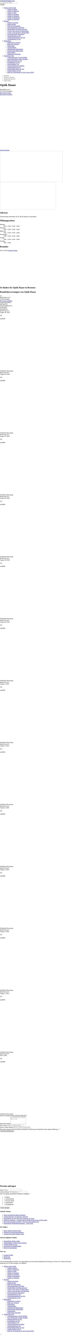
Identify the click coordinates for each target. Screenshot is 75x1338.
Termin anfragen (5, 1207)
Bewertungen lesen (5, 93)
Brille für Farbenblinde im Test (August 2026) (20, 72)
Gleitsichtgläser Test (13, 64)
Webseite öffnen (12, 250)
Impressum (7, 1257)
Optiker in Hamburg (13, 14)
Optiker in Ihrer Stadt (10, 8)
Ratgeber (6, 21)
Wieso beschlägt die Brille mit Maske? (15, 1215)
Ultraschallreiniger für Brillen (15, 27)
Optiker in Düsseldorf (13, 18)
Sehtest (7, 1197)
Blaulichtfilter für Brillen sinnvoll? (17, 29)
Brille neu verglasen (13, 44)
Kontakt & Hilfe (8, 1255)
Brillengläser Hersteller (14, 54)
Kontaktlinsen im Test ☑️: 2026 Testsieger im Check (19, 1218)
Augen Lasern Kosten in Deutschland (18, 32)
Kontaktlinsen (9, 1204)
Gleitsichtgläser (11, 47)
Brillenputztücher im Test (14, 61)
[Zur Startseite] (7, 1)
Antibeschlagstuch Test (14, 67)
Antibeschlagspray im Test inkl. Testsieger (16, 1217)
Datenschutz (7, 1258)
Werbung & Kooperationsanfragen (14, 1232)
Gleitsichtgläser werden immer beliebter (15, 1243)
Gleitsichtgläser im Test (14, 36)
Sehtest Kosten (11, 24)
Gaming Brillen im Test (14, 71)
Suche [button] (2, 4)
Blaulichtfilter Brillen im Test (15, 69)
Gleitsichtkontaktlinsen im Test (16, 37)
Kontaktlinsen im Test (13, 62)
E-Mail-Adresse (5, 1192)
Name (2, 1190)
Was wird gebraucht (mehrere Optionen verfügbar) (15, 1194)
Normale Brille (9, 1201)
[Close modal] (0, 1334)
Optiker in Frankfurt (13, 16)
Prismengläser (11, 52)
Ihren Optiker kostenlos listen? (12, 1230)
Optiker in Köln (11, 13)
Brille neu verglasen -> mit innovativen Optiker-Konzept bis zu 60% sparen (25, 1220)
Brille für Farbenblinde (13, 26)
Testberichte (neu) (9, 56)
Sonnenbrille (9, 1202)
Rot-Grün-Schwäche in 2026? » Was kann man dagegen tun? (21, 1222)
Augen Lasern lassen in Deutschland (17, 31)
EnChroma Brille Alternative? (16, 34)
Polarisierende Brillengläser (15, 51)
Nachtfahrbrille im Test (14, 39)
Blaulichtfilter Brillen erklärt (12, 1241)
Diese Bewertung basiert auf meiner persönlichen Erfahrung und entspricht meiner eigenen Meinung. (29, 1129)
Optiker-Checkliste (12, 22)
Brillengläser (7, 41)
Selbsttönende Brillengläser (15, 49)
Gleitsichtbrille (9, 1199)
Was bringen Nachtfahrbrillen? (12, 1246)
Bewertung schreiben (6, 94)
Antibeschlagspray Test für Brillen (17, 57)
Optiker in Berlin (12, 9)
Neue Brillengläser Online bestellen (17, 59)
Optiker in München (13, 11)
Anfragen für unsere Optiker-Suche (14, 1234)
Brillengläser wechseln (13, 42)
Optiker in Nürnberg (13, 19)
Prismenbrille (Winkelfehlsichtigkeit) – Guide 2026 (18, 1223)
